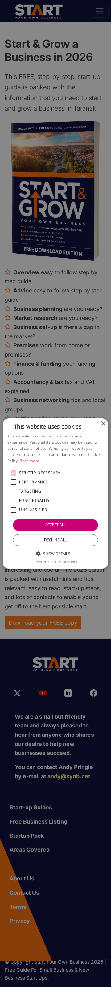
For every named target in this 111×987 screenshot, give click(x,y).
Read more (29, 460)
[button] (13, 473)
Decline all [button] (55, 539)
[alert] (55, 493)
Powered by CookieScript (56, 562)
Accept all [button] (55, 524)
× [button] (103, 423)
